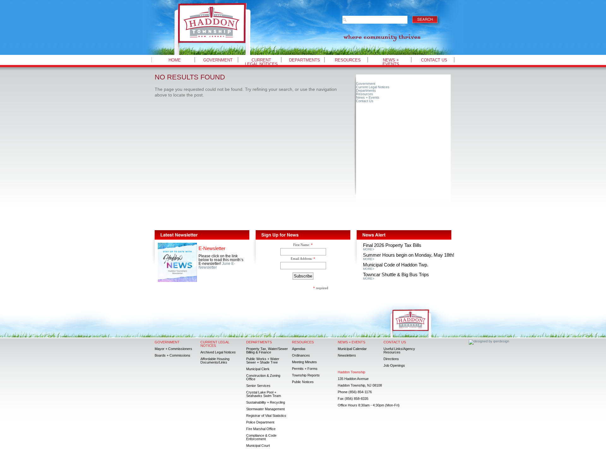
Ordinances (301, 355)
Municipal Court (258, 445)
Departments (304, 60)
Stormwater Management (265, 409)
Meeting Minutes (304, 362)
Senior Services (258, 386)
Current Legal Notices (261, 62)
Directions (391, 359)
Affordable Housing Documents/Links (214, 360)
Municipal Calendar (352, 349)
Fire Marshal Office (261, 429)
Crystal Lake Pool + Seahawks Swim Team (263, 394)
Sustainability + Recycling (265, 402)
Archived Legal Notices (218, 352)
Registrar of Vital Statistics (266, 415)
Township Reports (306, 375)
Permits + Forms (305, 368)
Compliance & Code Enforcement (261, 437)
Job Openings (394, 365)
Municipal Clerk (258, 369)
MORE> (368, 249)
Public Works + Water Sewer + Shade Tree (262, 360)
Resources (348, 60)
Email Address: (301, 258)
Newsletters (347, 355)
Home (175, 60)
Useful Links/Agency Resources (399, 350)
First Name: (301, 245)
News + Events (391, 62)
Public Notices (303, 382)
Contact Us (434, 60)
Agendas (299, 349)
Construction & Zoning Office (263, 377)
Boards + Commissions (172, 355)
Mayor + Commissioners (173, 349)
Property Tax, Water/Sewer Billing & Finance (267, 350)
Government (218, 60)
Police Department (260, 422)
